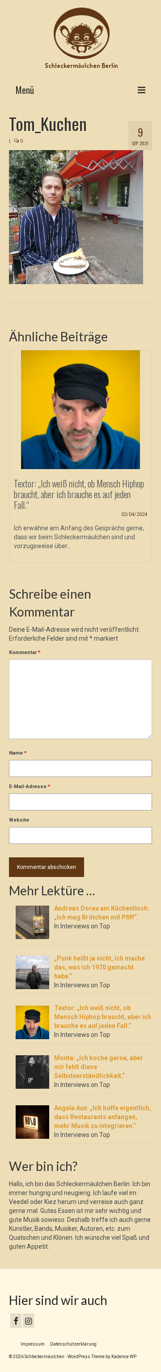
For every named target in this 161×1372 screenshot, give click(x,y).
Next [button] (144, 461)
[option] (80, 460)
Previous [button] (17, 461)
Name (18, 753)
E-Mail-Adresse (30, 786)
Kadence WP (123, 1356)
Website (19, 820)
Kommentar (25, 652)
